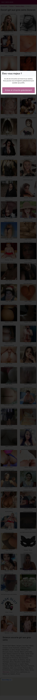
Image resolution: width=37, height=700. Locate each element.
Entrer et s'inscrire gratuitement (18, 90)
